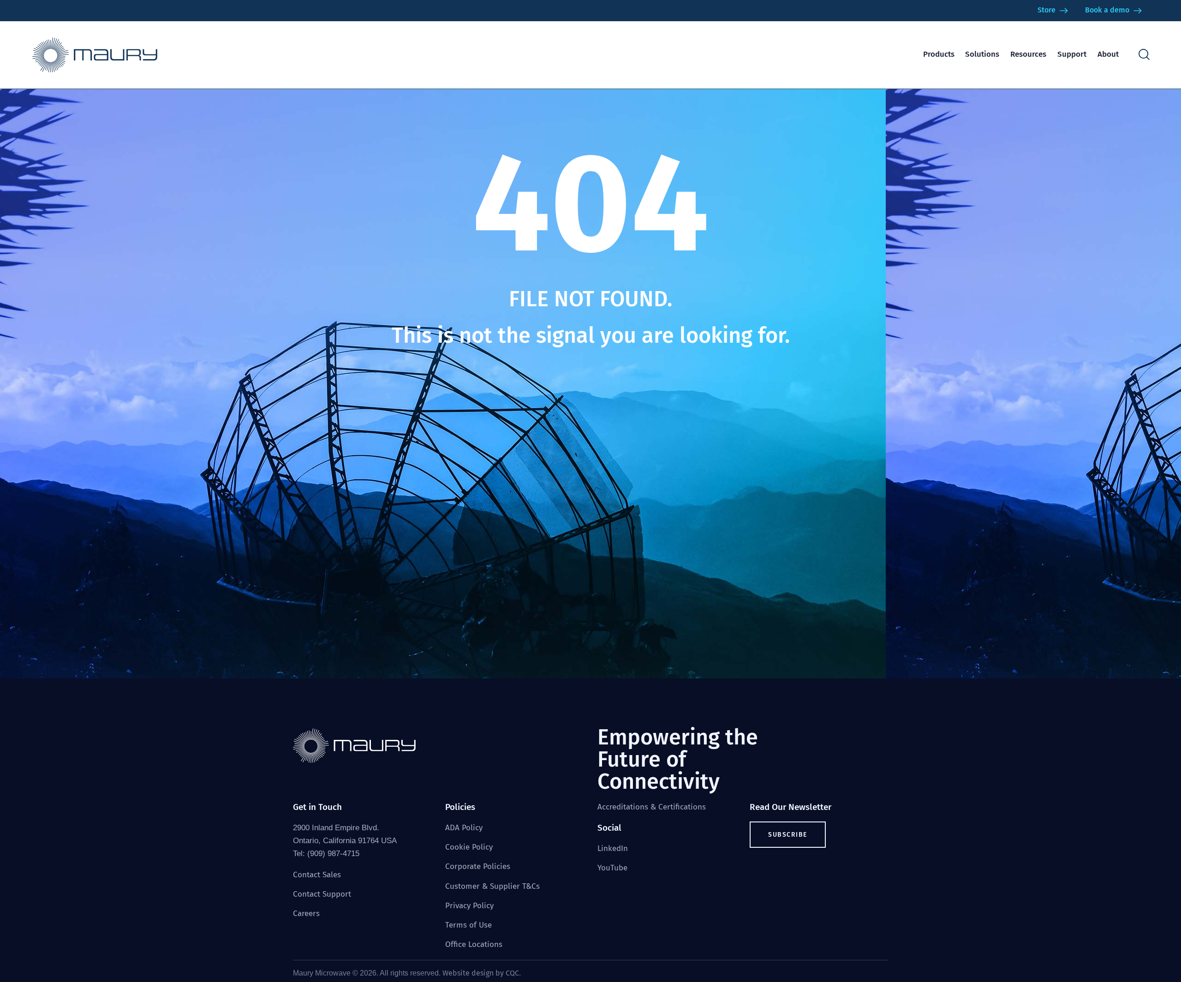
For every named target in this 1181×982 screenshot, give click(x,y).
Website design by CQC (480, 973)
